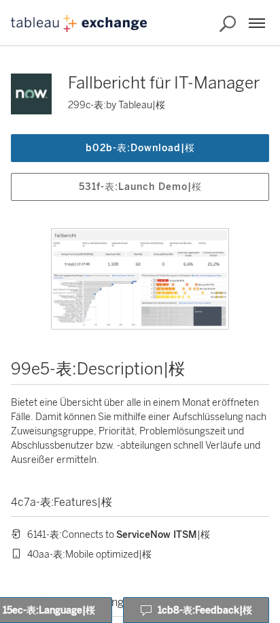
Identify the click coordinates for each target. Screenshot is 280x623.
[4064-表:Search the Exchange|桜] (227, 23)
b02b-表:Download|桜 (140, 148)
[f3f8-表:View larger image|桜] (140, 279)
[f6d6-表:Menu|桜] (257, 23)
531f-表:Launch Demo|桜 (140, 187)
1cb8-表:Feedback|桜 (205, 610)
